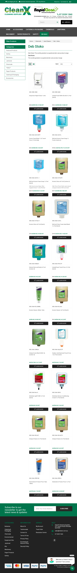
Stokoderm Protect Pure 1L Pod (61, 482)
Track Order (39, 529)
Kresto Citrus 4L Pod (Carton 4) (61, 181)
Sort (56, 64)
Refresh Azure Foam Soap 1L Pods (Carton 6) (60, 139)
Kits (6, 546)
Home (8, 29)
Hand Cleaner (47, 41)
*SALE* (8, 68)
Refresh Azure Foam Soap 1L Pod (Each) (38, 182)
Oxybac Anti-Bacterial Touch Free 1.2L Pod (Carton (61, 353)
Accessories (9, 78)
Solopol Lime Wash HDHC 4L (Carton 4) (37, 353)
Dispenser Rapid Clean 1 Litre (37, 95)
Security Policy (24, 546)
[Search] (57, 22)
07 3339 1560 (65, 14)
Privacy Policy (24, 538)
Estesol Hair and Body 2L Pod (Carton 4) (37, 268)
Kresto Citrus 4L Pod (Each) (37, 224)
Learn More (39, 109)
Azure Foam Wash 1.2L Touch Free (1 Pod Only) (37, 139)
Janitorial (9, 61)
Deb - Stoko (56, 41)
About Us (56, 1)
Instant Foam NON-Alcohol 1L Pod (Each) (61, 96)
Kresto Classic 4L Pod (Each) (60, 310)
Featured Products (11, 50)
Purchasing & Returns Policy (24, 542)
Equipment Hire (9, 540)
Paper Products (10, 71)
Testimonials (24, 529)
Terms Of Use (24, 535)
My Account (39, 526)
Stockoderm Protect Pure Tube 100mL (38, 482)
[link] (54, 540)
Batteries (7, 526)
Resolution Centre (41, 532)
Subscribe (64, 509)
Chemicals (9, 64)
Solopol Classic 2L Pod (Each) (37, 439)
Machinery (9, 57)
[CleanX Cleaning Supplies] (18, 10)
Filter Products (11, 41)
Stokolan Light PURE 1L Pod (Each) (37, 396)
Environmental (9, 537)
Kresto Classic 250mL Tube (36, 310)
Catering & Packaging (12, 74)
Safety (8, 54)
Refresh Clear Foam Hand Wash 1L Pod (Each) (61, 225)
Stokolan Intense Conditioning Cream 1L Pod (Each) (60, 396)
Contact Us (65, 1)
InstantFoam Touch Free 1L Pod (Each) (61, 268)
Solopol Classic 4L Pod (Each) (60, 439)
